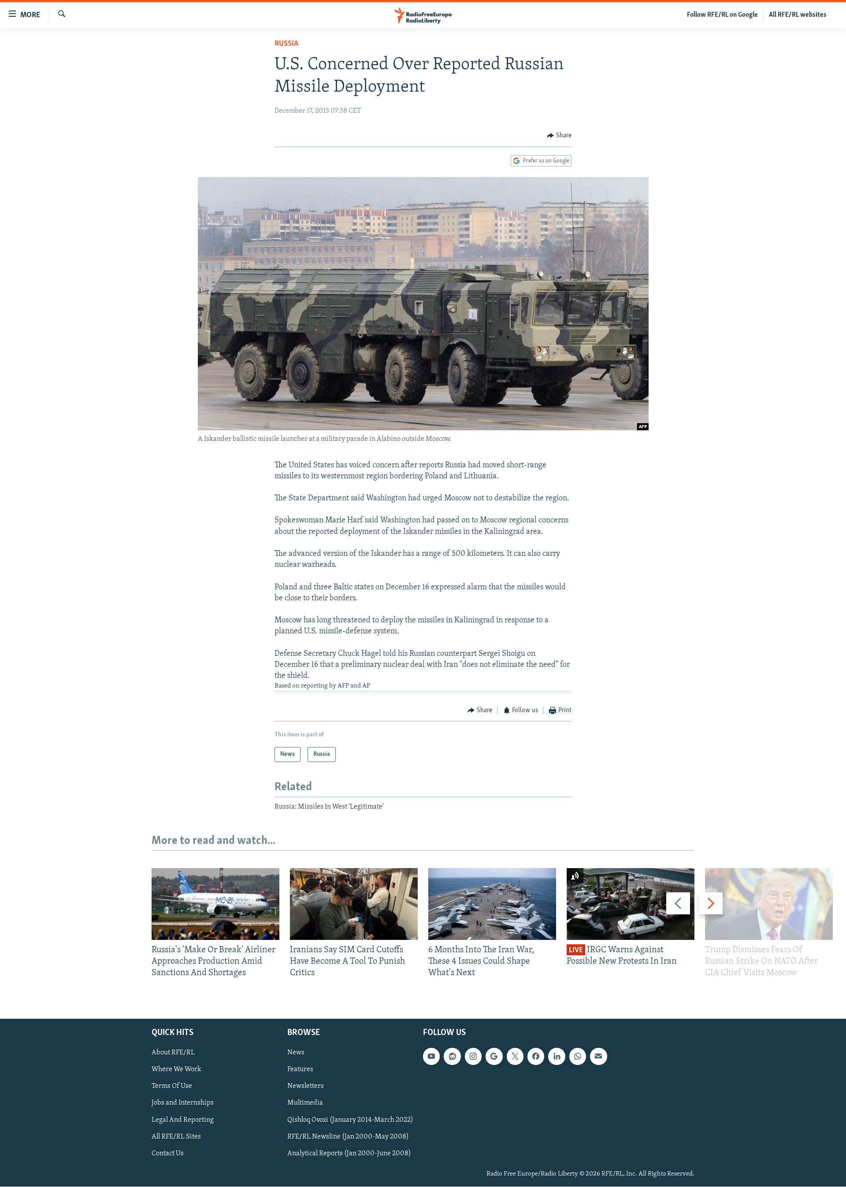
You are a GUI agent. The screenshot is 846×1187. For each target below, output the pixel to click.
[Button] (559, 135)
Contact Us (168, 1153)
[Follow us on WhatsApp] (577, 1056)
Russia (286, 44)
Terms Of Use (172, 1086)
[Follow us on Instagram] (473, 1056)
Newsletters (305, 1086)
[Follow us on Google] (494, 1056)
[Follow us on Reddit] (452, 1056)
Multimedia (305, 1103)
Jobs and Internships (183, 1103)
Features (300, 1069)
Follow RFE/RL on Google (722, 14)
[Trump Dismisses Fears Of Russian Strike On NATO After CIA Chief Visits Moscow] (769, 904)
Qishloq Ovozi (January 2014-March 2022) (350, 1120)
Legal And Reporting (183, 1120)
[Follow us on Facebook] (535, 1056)
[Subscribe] (598, 1056)
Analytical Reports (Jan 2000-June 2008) (349, 1153)
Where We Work (176, 1069)
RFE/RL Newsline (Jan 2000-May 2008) (348, 1136)
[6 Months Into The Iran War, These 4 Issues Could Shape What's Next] (492, 904)
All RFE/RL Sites (176, 1136)
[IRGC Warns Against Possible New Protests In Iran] (630, 904)
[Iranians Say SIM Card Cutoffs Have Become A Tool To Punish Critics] (354, 904)
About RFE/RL (173, 1053)
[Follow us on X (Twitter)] (515, 1056)
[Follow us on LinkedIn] (556, 1056)
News (295, 1053)
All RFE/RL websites (798, 14)
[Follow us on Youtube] (431, 1056)
